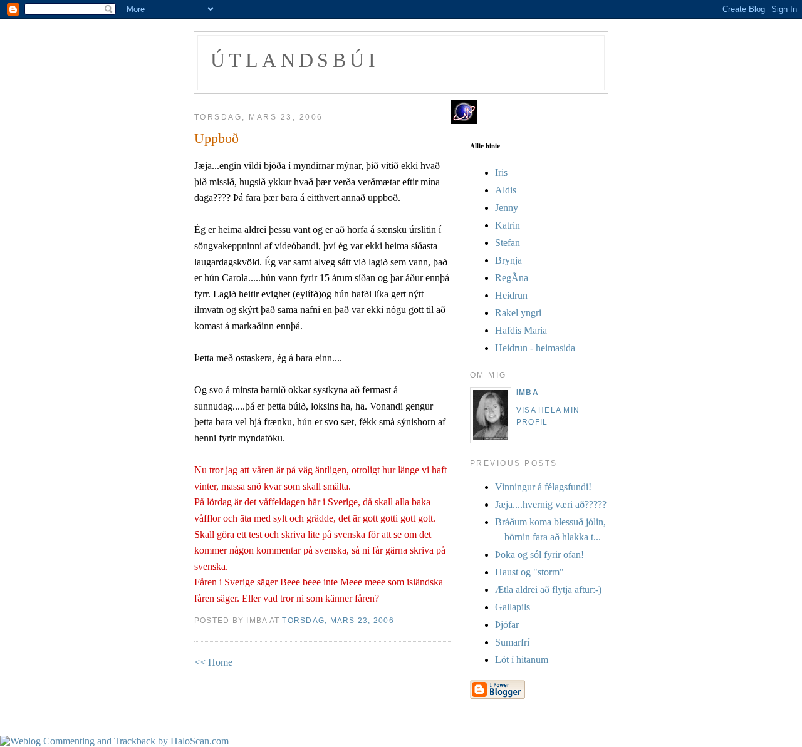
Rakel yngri (518, 312)
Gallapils (512, 607)
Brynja (508, 260)
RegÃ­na (511, 277)
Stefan (507, 242)
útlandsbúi (295, 60)
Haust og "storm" (529, 572)
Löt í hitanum (521, 659)
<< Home (213, 662)
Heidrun (511, 295)
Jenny (506, 207)
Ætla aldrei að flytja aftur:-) (548, 589)
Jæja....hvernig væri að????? (551, 504)
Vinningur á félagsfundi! (543, 487)
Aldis (505, 190)
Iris (501, 172)
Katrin (507, 225)
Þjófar (507, 624)
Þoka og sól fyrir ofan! (539, 554)
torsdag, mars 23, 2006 (337, 620)
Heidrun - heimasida (535, 348)
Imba (527, 392)
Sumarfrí (512, 642)
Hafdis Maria (521, 330)
